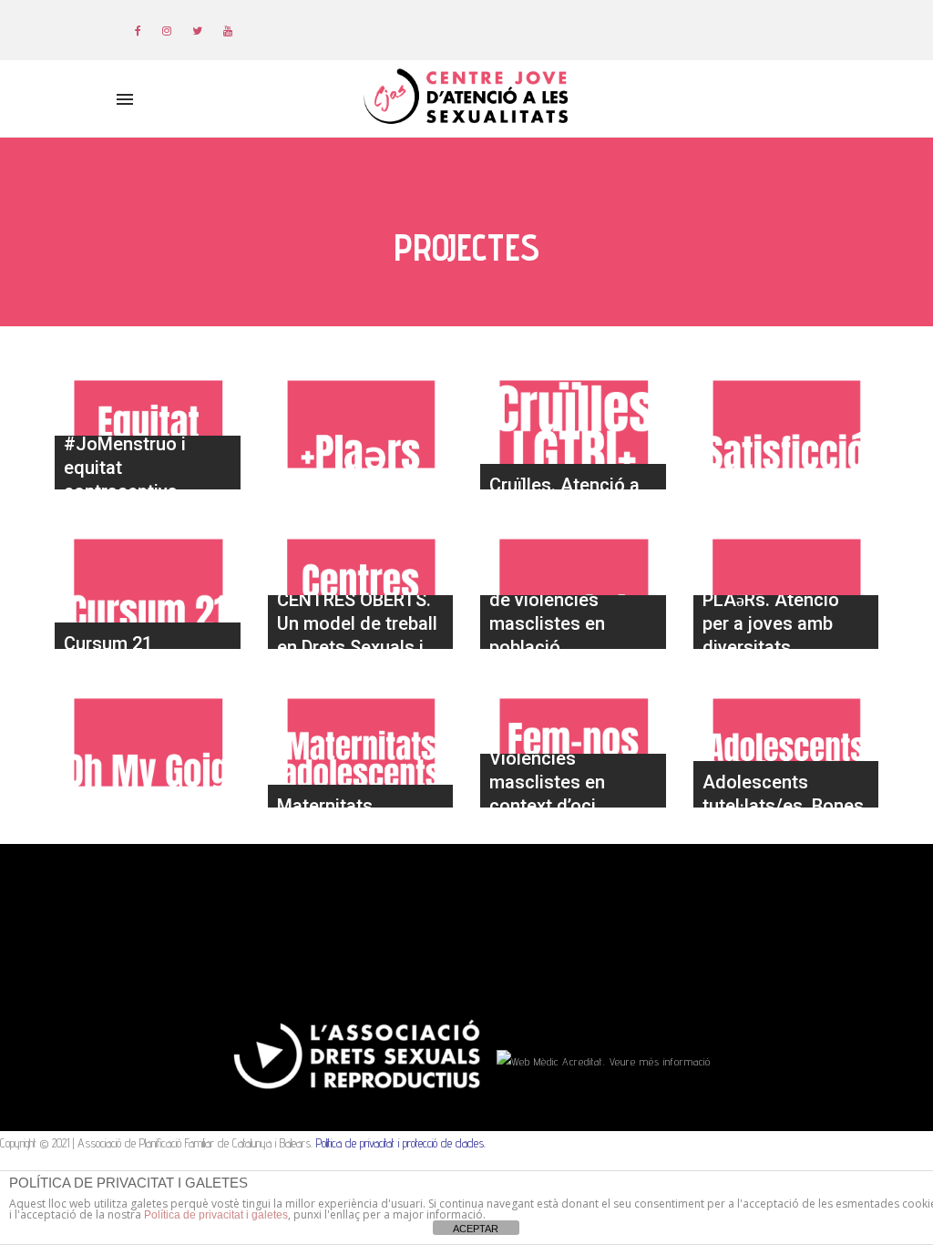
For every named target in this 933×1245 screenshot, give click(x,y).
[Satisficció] (786, 423)
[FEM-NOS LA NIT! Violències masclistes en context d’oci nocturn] (573, 742)
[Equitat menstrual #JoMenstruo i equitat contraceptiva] (148, 423)
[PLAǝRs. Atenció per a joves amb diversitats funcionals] (786, 582)
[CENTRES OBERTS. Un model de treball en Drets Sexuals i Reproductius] (361, 582)
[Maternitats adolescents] (361, 742)
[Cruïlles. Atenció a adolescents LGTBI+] (573, 423)
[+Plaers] (361, 423)
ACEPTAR (475, 1228)
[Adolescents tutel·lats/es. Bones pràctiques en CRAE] (786, 742)
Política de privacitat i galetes (216, 1215)
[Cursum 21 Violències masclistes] (148, 582)
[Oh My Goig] (148, 742)
